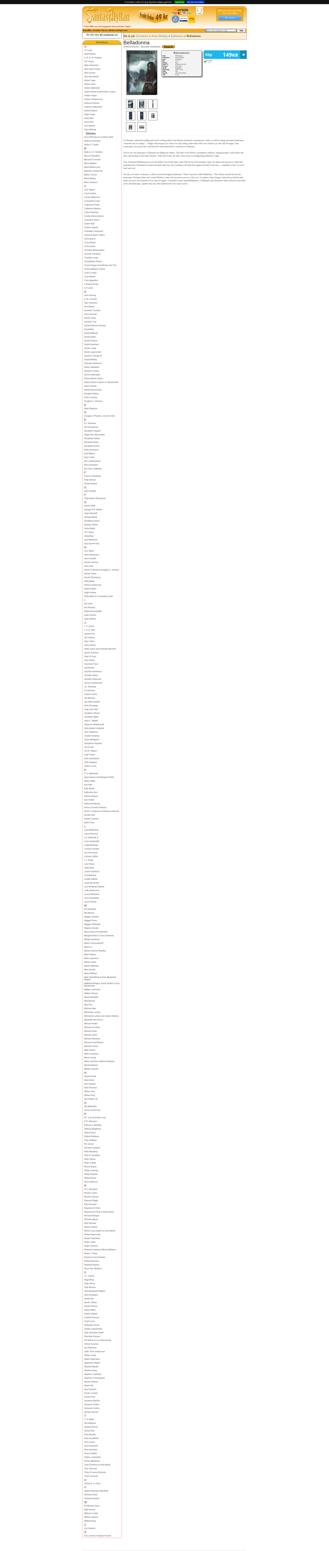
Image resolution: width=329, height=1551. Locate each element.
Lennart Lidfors (91, 856)
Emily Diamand (91, 450)
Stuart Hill (88, 1385)
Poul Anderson (91, 1182)
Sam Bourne (90, 1287)
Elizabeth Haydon (92, 431)
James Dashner (91, 652)
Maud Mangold (91, 997)
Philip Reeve (90, 1178)
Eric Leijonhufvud (92, 461)
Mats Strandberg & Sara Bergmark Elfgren (100, 978)
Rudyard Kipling (91, 1265)
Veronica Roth (90, 1494)
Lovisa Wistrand (91, 894)
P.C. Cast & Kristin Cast (95, 1117)
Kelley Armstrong (92, 803)
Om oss (105, 30)
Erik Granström (91, 465)
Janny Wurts (90, 645)
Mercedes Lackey (92, 1012)
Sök (241, 30)
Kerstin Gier (89, 815)
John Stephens (91, 732)
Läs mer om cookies (195, 2)
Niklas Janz (89, 1091)
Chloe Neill (89, 223)
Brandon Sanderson (93, 171)
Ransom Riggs (91, 1200)
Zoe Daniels (89, 1528)
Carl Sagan (89, 189)
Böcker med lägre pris (118, 30)
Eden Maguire (90, 408)
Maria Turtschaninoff (93, 943)
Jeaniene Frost (91, 664)
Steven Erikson (91, 1382)
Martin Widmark (91, 966)
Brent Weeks (90, 178)
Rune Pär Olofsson (93, 1268)
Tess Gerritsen (91, 1449)
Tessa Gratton (90, 1453)
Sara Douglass (91, 1295)
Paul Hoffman (90, 1140)
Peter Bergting (91, 1151)
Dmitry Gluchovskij (92, 390)
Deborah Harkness (93, 363)
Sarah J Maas (90, 1302)
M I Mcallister (90, 909)
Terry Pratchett (91, 1446)
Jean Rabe (89, 660)
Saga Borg (89, 1280)
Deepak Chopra (91, 371)
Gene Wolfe (89, 528)
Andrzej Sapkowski (93, 107)
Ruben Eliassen (91, 1261)
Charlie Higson (91, 227)
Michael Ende (90, 1031)
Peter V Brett (90, 1163)
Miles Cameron (91, 1054)
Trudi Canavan (91, 1476)
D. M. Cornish (90, 299)
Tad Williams (90, 1423)
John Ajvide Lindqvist (94, 728)
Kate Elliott (89, 788)
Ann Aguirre (89, 126)
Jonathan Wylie (91, 717)
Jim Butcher (89, 698)
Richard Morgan (91, 1215)
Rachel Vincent (91, 1197)
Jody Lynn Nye (91, 709)
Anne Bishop (90, 129)
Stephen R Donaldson (94, 1378)
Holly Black (89, 581)
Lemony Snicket (91, 849)
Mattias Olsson (91, 993)
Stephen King (90, 1370)
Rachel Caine (90, 1193)
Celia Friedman (91, 212)
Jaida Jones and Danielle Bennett (100, 649)
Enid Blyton (89, 453)
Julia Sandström (91, 758)
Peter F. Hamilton (92, 1155)
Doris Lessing (90, 397)
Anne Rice (89, 122)
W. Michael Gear (91, 1506)
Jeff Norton (89, 668)
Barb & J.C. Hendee (93, 152)
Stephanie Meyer (92, 1363)
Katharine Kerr (91, 792)
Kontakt (96, 30)
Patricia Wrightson (92, 1129)
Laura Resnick (91, 834)
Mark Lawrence (91, 958)
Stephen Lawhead (92, 1374)
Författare (102, 42)
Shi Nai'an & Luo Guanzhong (97, 1340)
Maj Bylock (89, 913)
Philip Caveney (91, 1170)
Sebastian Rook (91, 1325)
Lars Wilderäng (91, 830)
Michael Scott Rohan (93, 1042)
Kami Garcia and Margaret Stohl (99, 777)
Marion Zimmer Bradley (95, 951)
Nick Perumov (90, 1087)
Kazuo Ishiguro (91, 796)
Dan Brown (89, 306)
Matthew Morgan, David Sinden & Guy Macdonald (102, 984)
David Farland (90, 340)
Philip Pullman (91, 1174)
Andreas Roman (91, 103)
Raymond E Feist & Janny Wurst (99, 1212)
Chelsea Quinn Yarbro (94, 235)
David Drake (90, 337)
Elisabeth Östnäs (92, 438)
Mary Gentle (89, 969)
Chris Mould (89, 242)
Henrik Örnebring (92, 577)
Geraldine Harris (92, 521)
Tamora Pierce (91, 1427)
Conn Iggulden (91, 280)
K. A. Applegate (91, 773)
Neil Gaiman (90, 1084)
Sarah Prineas (91, 1306)
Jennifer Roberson (92, 679)
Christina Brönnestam (94, 250)
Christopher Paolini (93, 261)
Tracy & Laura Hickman (95, 1472)
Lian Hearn (89, 864)
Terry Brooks (90, 1434)
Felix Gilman (90, 480)
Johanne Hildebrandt (94, 724)
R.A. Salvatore (91, 1189)
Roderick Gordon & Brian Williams (100, 1249)
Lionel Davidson (91, 871)
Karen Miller (89, 781)
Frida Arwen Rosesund (94, 498)
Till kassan (230, 17)
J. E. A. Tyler (89, 630)
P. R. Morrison (90, 1121)
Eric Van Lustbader (93, 468)
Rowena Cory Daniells (94, 1257)
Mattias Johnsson (92, 989)
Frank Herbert (90, 483)
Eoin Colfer (89, 457)
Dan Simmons (90, 303)
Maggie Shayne (91, 917)
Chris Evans (89, 246)
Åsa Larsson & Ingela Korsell (97, 1536)
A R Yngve (89, 61)
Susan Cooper (91, 1393)
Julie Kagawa (90, 762)
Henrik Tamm (90, 573)
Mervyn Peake (91, 1023)
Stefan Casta (90, 1355)
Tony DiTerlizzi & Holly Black (97, 1465)
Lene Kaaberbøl (91, 841)
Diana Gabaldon (92, 367)
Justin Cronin (90, 766)
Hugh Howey (90, 592)
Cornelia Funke (91, 284)
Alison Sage (89, 80)
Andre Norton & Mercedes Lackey (99, 92)
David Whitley (90, 359)
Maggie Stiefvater (92, 924)
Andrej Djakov (90, 110)
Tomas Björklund (92, 1461)
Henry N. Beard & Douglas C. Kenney (101, 570)
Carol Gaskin (90, 193)
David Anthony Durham (95, 325)
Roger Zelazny (91, 1246)
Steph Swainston (92, 1359)
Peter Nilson (90, 1159)
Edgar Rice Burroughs (94, 434)
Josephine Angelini (93, 743)
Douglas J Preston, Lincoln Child (99, 416)
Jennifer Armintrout (93, 671)
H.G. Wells (89, 551)
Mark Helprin (90, 954)
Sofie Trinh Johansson (94, 1351)
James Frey (89, 634)
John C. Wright (91, 720)
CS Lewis (88, 288)
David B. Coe (90, 322)
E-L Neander (90, 423)
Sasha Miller (90, 1310)
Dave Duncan (90, 314)
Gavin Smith (89, 506)
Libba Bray (89, 868)
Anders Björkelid (92, 88)
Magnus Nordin (91, 928)
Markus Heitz (90, 962)
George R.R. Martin (93, 509)
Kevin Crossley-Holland (95, 807)
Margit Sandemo (92, 939)
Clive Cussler (90, 273)
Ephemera (91, 133)
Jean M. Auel (90, 656)
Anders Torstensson (93, 99)
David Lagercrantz (92, 352)
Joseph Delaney (91, 736)
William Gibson (91, 1517)
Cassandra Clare (92, 201)
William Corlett (91, 1513)
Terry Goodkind (91, 1438)
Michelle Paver (91, 1046)
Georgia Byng (90, 517)
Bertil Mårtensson (92, 167)
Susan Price (89, 1397)
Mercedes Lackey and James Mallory (101, 1016)
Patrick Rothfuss (91, 1136)
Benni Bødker (90, 163)
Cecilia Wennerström (94, 216)
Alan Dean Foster (92, 69)
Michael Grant (90, 1035)
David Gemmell (91, 344)
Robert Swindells (92, 1238)
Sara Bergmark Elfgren (94, 1291)
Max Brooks (89, 1001)
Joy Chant (89, 747)
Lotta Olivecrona (91, 890)
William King (90, 1521)
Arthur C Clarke (91, 144)
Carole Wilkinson (92, 197)
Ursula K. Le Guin (92, 1483)
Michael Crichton (92, 1027)
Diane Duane (90, 386)
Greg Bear (89, 536)
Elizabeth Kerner (92, 446)
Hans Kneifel (90, 558)
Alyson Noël (89, 84)
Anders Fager (90, 95)
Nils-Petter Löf (90, 1099)
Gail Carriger (90, 491)
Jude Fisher (89, 755)
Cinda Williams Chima (94, 269)
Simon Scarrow (91, 1344)
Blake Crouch (90, 175)
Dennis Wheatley (92, 374)
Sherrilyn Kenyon (92, 1336)
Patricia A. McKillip (92, 1125)
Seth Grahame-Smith (94, 1332)
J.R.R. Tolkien (90, 751)
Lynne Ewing (90, 902)
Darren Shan (90, 318)
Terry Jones (89, 1442)
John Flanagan (91, 705)
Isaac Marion (90, 619)
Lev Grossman (91, 852)
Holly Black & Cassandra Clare (98, 596)
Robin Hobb (89, 1242)
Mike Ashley (89, 1050)
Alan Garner (89, 73)
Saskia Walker (91, 1314)
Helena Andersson (92, 585)
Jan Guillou (89, 637)
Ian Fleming (89, 607)
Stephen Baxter (91, 1366)
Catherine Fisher (92, 205)
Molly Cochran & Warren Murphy (99, 1061)
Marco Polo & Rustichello (96, 932)
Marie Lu (88, 947)
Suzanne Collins (92, 1408)
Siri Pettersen (90, 1348)
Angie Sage (89, 114)
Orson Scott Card (92, 1110)
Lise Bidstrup (90, 875)
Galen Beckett (90, 513)
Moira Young (90, 1057)
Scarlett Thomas (91, 1317)
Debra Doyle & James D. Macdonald (101, 382)
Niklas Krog (89, 1095)
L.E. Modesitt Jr (91, 837)
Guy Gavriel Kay (91, 543)
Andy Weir (89, 118)
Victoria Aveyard (91, 1498)
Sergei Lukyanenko (93, 1329)
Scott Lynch (89, 1321)
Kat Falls (88, 785)
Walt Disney (89, 1509)
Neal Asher (89, 1080)
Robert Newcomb (92, 1234)
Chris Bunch (90, 239)
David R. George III (93, 356)
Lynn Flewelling (91, 898)
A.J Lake (88, 50)
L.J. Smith (88, 860)
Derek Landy (90, 348)
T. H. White (89, 1419)
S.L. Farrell (89, 1276)
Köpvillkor (87, 30)
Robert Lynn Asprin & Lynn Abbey (99, 1231)
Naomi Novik (90, 1076)
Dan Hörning (90, 295)
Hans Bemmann (91, 555)
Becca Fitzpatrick (92, 156)
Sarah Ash (89, 1298)
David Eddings (91, 333)
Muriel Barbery (91, 1065)
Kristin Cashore (91, 819)
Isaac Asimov (90, 615)
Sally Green (89, 1283)
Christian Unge (91, 257)
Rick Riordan (90, 1223)
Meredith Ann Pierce (93, 1020)
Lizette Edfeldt (90, 879)
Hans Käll (88, 566)
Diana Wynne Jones (93, 378)
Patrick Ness (90, 1132)
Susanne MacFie (92, 1400)
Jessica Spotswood (93, 683)
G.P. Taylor (89, 532)
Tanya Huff (89, 1431)
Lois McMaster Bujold (94, 886)
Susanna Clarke (91, 1404)
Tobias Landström (92, 1457)
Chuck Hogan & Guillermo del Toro (100, 265)
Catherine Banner (92, 208)
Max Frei (88, 1004)
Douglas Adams (91, 393)
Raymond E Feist (92, 1208)
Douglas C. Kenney (93, 401)
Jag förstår (179, 2)
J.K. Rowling (90, 686)
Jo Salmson (89, 690)
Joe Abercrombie (92, 702)
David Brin (89, 329)
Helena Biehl (90, 589)
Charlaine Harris (92, 220)
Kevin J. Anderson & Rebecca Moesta (101, 811)
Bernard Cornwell (92, 159)
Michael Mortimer (92, 1038)
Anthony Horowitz (92, 141)
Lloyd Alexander (91, 883)
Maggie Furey (90, 920)
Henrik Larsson (91, 562)
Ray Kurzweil (90, 1204)
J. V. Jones (89, 626)
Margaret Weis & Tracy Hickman (99, 935)
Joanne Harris (90, 694)
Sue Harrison (90, 1389)
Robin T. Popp (90, 1253)
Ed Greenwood (91, 427)
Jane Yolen (89, 641)
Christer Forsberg (92, 254)
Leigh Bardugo (91, 845)
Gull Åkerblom (90, 540)
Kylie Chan (89, 822)
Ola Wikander (90, 1106)
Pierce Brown (90, 1166)
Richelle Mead (91, 1219)
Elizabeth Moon (91, 442)
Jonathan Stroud (92, 713)
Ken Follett (89, 800)
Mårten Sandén (91, 1069)
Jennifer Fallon (91, 675)
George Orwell (91, 524)
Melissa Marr (90, 1008)
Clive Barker (90, 276)
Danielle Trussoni (92, 310)
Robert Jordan (91, 1227)
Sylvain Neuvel (91, 1412)
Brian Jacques (91, 182)
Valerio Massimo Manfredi (96, 1491)
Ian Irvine (88, 603)
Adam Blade (90, 54)
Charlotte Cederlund (93, 231)
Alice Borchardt (91, 76)
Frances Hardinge (92, 476)
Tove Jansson (90, 1468)
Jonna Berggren (91, 739)
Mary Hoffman (90, 973)
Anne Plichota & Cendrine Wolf (98, 137)
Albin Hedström (91, 65)
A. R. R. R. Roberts (93, 58)
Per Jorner (89, 1144)
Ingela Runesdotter (93, 611)
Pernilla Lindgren (92, 1148)
